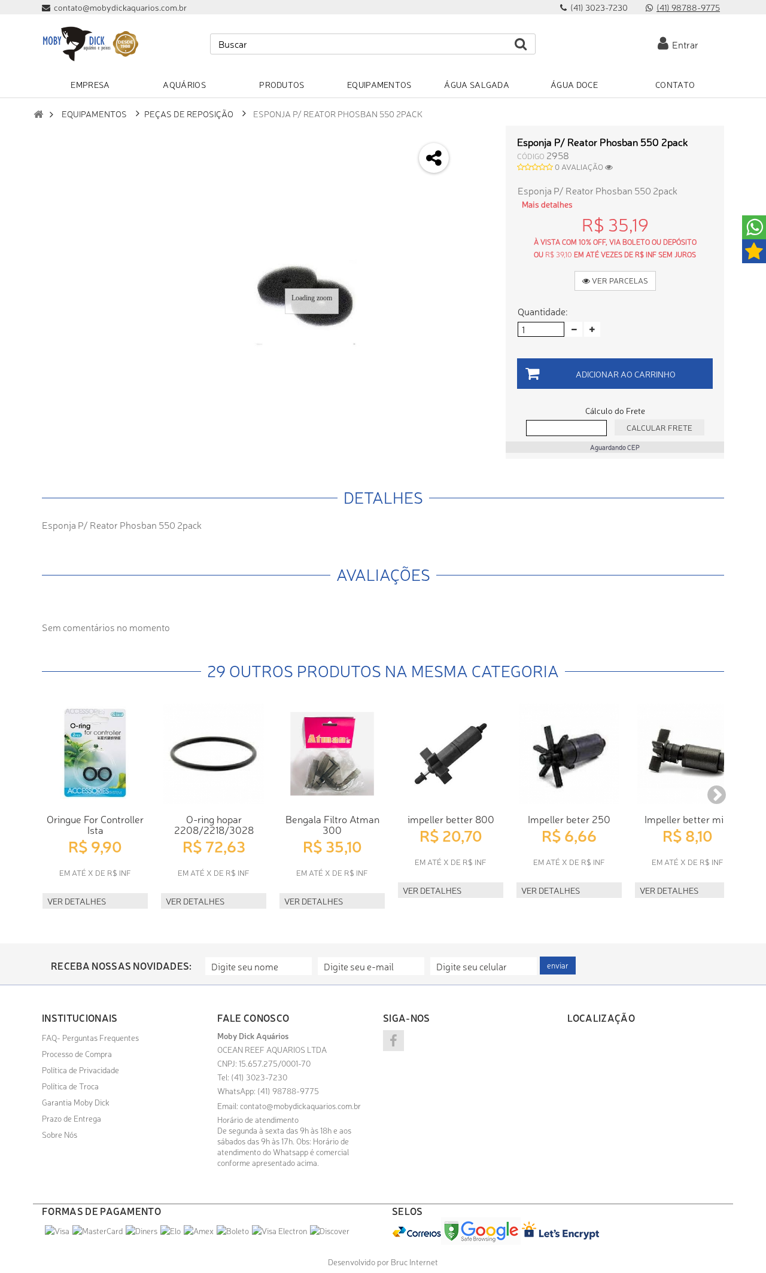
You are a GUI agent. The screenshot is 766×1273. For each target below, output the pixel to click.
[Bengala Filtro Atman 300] (332, 754)
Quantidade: (542, 311)
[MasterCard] (97, 1230)
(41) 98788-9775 (688, 7)
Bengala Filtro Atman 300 (332, 824)
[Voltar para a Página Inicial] (38, 113)
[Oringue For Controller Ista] (95, 754)
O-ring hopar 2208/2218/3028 (214, 824)
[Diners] (141, 1230)
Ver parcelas (619, 280)
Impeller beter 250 (569, 819)
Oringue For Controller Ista (95, 824)
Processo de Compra (77, 1053)
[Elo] (170, 1230)
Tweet (476, 139)
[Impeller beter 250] (569, 754)
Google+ (476, 202)
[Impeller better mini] (687, 754)
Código (531, 156)
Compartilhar (476, 170)
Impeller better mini (688, 819)
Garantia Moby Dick (76, 1102)
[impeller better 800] (450, 754)
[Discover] (329, 1230)
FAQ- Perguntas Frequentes (90, 1037)
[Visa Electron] (279, 1230)
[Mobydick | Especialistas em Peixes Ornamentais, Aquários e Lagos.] (90, 44)
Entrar (683, 44)
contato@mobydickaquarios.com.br (300, 1105)
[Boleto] (233, 1230)
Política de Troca (70, 1085)
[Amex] (199, 1230)
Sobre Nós (59, 1134)
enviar (558, 965)
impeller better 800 (451, 819)
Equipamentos (94, 113)
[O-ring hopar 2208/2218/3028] (213, 754)
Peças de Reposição (188, 113)
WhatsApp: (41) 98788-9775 (268, 1090)
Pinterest (476, 234)
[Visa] (57, 1230)
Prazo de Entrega (71, 1118)
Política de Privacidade (80, 1069)
